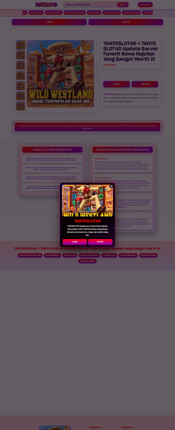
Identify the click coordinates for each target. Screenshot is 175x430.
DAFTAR (100, 242)
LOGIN (74, 242)
